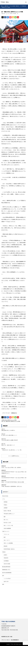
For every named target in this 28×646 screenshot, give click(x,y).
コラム (8, 13)
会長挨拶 (5, 507)
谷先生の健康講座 (7, 528)
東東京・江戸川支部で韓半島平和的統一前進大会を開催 (12, 482)
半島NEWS (6, 557)
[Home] (2, 6)
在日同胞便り (6, 560)
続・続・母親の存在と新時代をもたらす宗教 (11, 421)
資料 (3, 584)
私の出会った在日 (7, 522)
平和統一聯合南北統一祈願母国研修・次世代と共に (11, 486)
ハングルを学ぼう (7, 578)
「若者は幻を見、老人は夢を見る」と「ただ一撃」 (11, 450)
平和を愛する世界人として (9, 513)
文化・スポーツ (7, 540)
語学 (3, 575)
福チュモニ (6, 519)
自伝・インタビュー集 (8, 525)
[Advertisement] (14, 602)
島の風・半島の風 (13, 13)
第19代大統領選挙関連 (6, 572)
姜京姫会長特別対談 (6, 566)
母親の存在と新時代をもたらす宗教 (9, 420)
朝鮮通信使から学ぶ (6, 569)
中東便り (5, 504)
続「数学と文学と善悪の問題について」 (9, 435)
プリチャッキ (6, 534)
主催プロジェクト (5, 531)
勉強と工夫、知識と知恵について (8, 445)
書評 (5, 516)
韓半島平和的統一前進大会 (9, 549)
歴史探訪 (5, 546)
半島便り (4, 552)
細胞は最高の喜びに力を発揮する (8, 430)
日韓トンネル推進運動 (8, 543)
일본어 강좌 (6, 581)
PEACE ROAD (5, 496)
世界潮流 (5, 502)
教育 (5, 537)
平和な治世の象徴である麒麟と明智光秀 (9, 440)
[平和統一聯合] (5, 2)
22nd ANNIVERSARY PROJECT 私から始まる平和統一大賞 (13, 477)
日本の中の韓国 (7, 563)
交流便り (5, 554)
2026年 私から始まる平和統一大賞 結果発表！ (11, 467)
